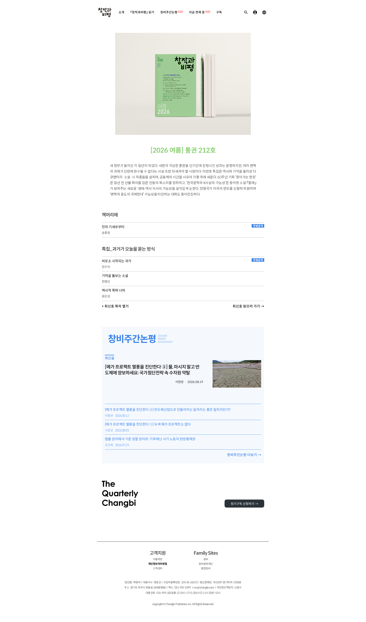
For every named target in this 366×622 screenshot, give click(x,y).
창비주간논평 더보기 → (244, 455)
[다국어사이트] (264, 12)
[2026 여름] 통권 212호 (183, 150)
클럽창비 (205, 568)
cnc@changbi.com (203, 587)
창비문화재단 (206, 564)
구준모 (109, 430)
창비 (205, 559)
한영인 (106, 282)
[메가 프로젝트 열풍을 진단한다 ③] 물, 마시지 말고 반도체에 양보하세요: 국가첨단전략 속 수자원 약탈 (152, 370)
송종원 (106, 233)
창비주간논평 (171, 12)
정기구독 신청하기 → (244, 504)
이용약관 (157, 559)
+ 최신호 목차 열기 (115, 306)
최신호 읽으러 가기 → (248, 306)
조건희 (109, 445)
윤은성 (106, 296)
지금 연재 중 (199, 12)
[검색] (245, 12)
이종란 (109, 416)
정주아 (106, 267)
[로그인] (255, 12)
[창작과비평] (104, 12)
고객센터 (157, 568)
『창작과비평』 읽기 (142, 12)
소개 (121, 12)
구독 (219, 12)
